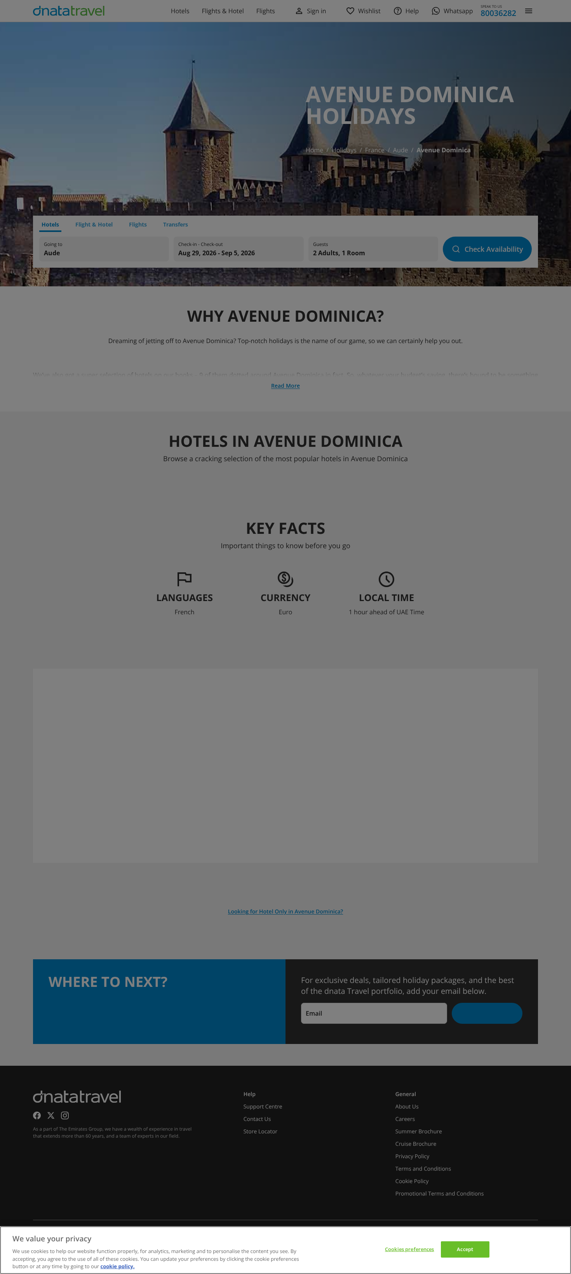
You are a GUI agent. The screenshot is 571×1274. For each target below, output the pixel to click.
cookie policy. (118, 1265)
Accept (465, 1249)
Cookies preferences (409, 1249)
